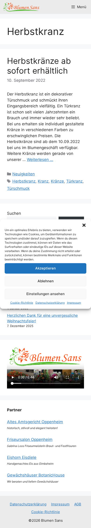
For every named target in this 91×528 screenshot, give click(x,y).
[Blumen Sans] (21, 7)
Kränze (57, 181)
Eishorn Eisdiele (21, 457)
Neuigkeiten (23, 174)
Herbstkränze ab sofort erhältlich (39, 65)
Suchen (14, 213)
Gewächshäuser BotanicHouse (36, 475)
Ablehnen (46, 281)
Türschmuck (18, 188)
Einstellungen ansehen (45, 294)
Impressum (74, 302)
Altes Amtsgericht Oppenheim (35, 421)
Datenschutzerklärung (50, 302)
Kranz (43, 181)
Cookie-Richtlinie (21, 302)
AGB (77, 504)
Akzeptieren (45, 268)
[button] (84, 225)
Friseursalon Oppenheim (29, 439)
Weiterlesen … (40, 159)
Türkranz (74, 181)
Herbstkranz (23, 181)
